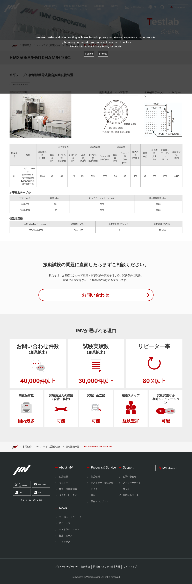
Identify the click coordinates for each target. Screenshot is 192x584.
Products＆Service (103, 467)
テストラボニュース (69, 529)
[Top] (15, 446)
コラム (126, 489)
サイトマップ (130, 566)
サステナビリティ (68, 495)
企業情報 (63, 476)
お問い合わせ (129, 476)
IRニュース (64, 523)
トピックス (64, 542)
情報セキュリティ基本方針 (106, 566)
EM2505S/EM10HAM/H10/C (98, 446)
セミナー (95, 489)
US (39, 492)
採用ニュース (66, 535)
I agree (89, 53)
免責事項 (85, 566)
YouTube (42, 485)
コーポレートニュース (70, 517)
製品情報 (95, 476)
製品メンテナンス (100, 501)
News (63, 508)
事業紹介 (27, 446)
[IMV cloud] (167, 468)
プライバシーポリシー (66, 566)
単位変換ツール (131, 495)
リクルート (64, 482)
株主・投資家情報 (68, 489)
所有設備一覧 (72, 446)
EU (20, 492)
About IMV (66, 467)
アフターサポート (132, 482)
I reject (103, 53)
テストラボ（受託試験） (48, 446)
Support (128, 467)
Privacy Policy (101, 46)
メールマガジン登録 (33, 500)
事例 (93, 495)
